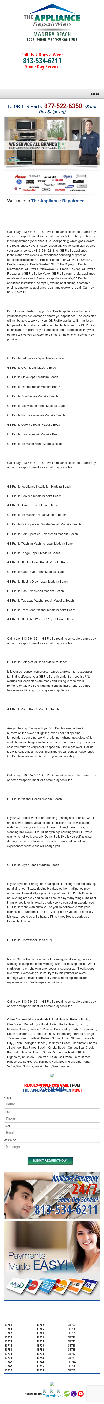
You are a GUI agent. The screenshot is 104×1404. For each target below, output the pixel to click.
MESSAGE (10, 1140)
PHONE (8, 1112)
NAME (7, 1097)
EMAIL (7, 1126)
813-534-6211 (42, 60)
